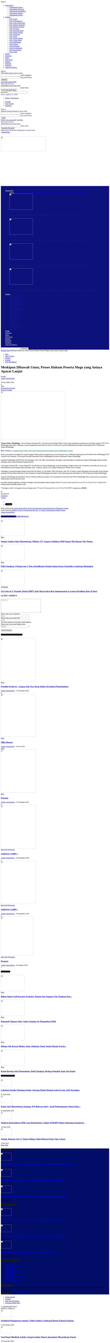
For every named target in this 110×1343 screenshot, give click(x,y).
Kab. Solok (13, 36)
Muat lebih (4, 1145)
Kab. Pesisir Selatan (16, 32)
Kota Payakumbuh (15, 48)
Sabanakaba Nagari (16, 7)
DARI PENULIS (22, 516)
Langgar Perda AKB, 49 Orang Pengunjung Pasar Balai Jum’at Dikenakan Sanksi (42, 451)
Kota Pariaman (14, 46)
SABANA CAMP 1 (9, 909)
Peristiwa (8, 65)
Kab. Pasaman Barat (16, 31)
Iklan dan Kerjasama (8, 850)
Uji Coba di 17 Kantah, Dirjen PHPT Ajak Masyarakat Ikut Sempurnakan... (35, 1196)
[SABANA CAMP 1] (18, 903)
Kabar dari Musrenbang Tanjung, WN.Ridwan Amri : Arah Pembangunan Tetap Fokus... (41, 1106)
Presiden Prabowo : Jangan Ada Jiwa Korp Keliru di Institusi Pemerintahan (34, 686)
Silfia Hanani (7, 742)
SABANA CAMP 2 (9, 854)
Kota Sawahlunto (15, 50)
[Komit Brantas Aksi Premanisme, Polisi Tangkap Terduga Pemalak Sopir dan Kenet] (12, 1065)
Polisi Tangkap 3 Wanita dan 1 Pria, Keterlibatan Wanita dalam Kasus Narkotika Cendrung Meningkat (47, 566)
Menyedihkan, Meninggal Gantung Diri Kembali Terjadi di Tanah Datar (33, 1219)
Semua (11, 192)
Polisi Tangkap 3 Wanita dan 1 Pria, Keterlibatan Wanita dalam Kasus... (33, 1180)
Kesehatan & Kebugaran (14, 1276)
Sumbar (7, 17)
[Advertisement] (55, 170)
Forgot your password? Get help (12, 120)
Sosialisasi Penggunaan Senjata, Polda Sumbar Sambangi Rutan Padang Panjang (37, 1321)
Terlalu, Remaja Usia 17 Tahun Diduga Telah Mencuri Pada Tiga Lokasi (33, 1139)
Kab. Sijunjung (14, 34)
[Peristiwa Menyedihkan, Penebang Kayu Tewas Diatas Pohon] (6, 1248)
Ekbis (7, 58)
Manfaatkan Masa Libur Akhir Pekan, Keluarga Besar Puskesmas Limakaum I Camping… (50, 240)
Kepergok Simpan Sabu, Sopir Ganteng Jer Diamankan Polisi (28, 1021)
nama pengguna (26, 75)
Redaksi (8, 1299)
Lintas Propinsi (12, 1270)
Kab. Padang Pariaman (17, 25)
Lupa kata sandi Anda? (8, 82)
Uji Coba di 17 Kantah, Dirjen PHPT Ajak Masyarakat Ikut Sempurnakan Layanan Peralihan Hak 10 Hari (49, 591)
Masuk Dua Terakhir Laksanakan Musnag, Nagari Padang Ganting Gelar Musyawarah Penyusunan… (55, 290)
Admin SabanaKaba (8, 378)
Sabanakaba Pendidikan (17, 11)
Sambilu (8, 102)
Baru (11, 211)
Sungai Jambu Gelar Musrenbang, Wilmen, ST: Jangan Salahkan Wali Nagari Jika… (47, 215)
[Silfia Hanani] (18, 736)
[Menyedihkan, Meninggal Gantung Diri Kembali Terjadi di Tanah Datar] (6, 1215)
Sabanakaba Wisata (16, 15)
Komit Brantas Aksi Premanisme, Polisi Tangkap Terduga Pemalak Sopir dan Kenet (38, 1071)
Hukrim (7, 62)
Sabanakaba (9, 5)
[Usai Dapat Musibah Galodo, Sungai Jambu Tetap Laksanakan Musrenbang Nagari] (6, 1333)
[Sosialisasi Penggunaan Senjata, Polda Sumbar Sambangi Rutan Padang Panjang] (6, 1316)
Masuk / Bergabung (12, 98)
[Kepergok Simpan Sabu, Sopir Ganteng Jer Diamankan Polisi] (12, 1015)
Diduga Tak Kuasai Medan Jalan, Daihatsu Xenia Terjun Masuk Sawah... (33, 1046)
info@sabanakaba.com (19, 1291)
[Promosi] (18, 792)
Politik (7, 54)
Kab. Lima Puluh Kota (17, 23)
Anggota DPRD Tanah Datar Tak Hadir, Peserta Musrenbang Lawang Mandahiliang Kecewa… (51, 265)
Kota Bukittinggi (15, 42)
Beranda (4, 350)
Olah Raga (8, 60)
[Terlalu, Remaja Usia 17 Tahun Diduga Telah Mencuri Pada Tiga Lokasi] (6, 1135)
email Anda (24, 88)
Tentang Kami (10, 1297)
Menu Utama (9, 356)
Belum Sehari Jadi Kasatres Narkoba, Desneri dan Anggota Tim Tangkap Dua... (36, 996)
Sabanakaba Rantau (16, 13)
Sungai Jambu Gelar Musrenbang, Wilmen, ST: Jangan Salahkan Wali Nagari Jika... (39, 1164)
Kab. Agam (13, 19)
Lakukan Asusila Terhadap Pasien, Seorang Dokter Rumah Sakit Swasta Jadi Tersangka (40, 1090)
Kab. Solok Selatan (16, 38)
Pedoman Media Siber (12, 1303)
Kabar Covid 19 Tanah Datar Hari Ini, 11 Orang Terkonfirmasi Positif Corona (39, 510)
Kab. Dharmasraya (15, 21)
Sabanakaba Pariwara (16, 9)
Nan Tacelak (9, 104)
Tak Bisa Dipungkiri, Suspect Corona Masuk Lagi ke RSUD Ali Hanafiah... (34, 1236)
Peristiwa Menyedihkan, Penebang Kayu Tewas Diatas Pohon (28, 1252)
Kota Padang (13, 44)
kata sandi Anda (26, 77)
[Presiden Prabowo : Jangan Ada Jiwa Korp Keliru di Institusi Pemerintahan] (18, 680)
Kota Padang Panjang (16, 27)
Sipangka (8, 106)
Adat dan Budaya (11, 67)
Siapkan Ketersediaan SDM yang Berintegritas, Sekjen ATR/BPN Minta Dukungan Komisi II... (43, 1123)
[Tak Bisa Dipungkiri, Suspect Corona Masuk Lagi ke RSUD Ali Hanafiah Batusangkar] (6, 1231)
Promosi (4, 798)
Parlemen (8, 56)
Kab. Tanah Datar (15, 40)
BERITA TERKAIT (8, 516)
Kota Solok (13, 52)
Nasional (8, 64)
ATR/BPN (4, 587)
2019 (2, 748)
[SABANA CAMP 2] (18, 848)
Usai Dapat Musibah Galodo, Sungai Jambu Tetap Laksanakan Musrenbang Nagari (38, 1337)
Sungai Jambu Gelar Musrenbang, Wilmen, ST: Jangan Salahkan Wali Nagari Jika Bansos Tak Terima (47, 541)
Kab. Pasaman (14, 29)
